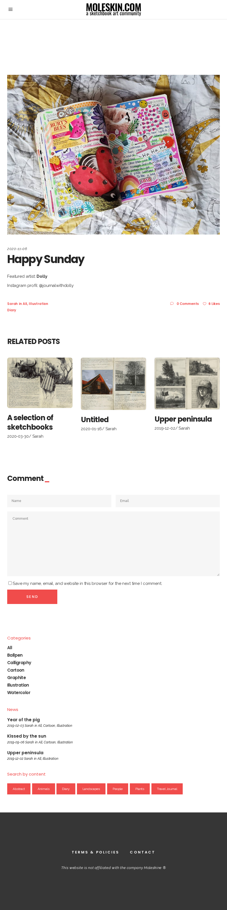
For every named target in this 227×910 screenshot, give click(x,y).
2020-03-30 (18, 436)
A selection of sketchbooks (30, 422)
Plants (139, 789)
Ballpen (15, 655)
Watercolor (18, 692)
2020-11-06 (17, 249)
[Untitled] (113, 384)
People (118, 789)
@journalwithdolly (56, 285)
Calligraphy (19, 663)
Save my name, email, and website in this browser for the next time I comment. (87, 583)
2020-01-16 (91, 428)
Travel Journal (167, 789)
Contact (142, 852)
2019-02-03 (15, 726)
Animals (44, 789)
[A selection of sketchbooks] (40, 383)
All (25, 303)
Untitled (95, 420)
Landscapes (91, 789)
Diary (11, 310)
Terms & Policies (96, 852)
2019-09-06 (15, 742)
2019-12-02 (164, 428)
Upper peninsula (183, 419)
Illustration (38, 303)
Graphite (16, 677)
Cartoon (15, 670)
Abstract (19, 789)
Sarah (12, 303)
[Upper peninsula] (187, 383)
